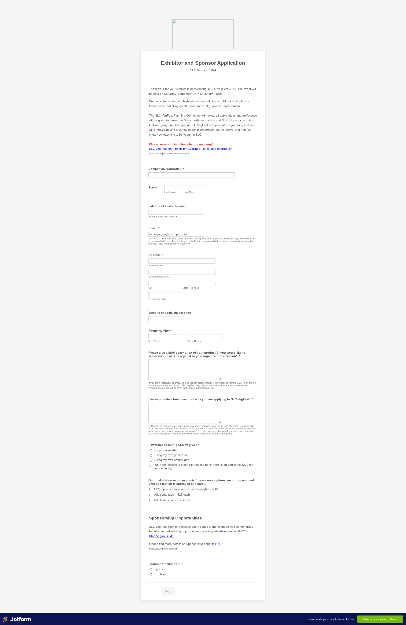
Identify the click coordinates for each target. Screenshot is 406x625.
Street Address (156, 265)
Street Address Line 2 (159, 276)
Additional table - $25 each (172, 494)
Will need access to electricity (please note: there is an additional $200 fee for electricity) (203, 466)
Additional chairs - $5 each (172, 500)
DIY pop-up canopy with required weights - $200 (186, 489)
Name (154, 187)
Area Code (153, 341)
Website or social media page (169, 312)
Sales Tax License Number (167, 206)
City (150, 288)
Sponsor (160, 569)
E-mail (153, 228)
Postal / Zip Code (157, 299)
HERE (219, 543)
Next (168, 591)
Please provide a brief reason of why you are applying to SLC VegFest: (200, 399)
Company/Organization (166, 168)
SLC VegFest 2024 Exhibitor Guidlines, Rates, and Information (190, 148)
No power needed (166, 450)
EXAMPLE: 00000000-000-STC (164, 216)
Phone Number (160, 330)
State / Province (191, 288)
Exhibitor (160, 574)
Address (155, 255)
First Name (170, 192)
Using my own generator (170, 455)
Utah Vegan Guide (161, 536)
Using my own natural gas (171, 460)
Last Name (189, 192)
